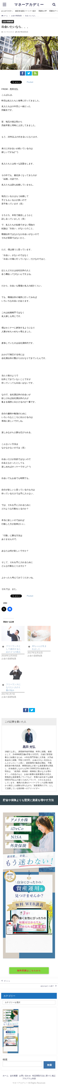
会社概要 (14, 1076)
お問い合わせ (25, 1076)
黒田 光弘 (29, 746)
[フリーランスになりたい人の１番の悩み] (13, 671)
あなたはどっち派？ (47, 986)
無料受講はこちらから (29, 970)
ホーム (5, 1076)
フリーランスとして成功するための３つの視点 (13, 649)
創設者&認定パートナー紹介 (25, 11)
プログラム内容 (29, 1078)
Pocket (30, 82)
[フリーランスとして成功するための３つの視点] (13, 633)
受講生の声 (43, 11)
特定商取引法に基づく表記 (43, 1076)
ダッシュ (7, 981)
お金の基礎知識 (8, 21)
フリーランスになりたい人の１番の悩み (13, 687)
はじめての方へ (7, 11)
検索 (5, 1059)
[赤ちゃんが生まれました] (39, 633)
